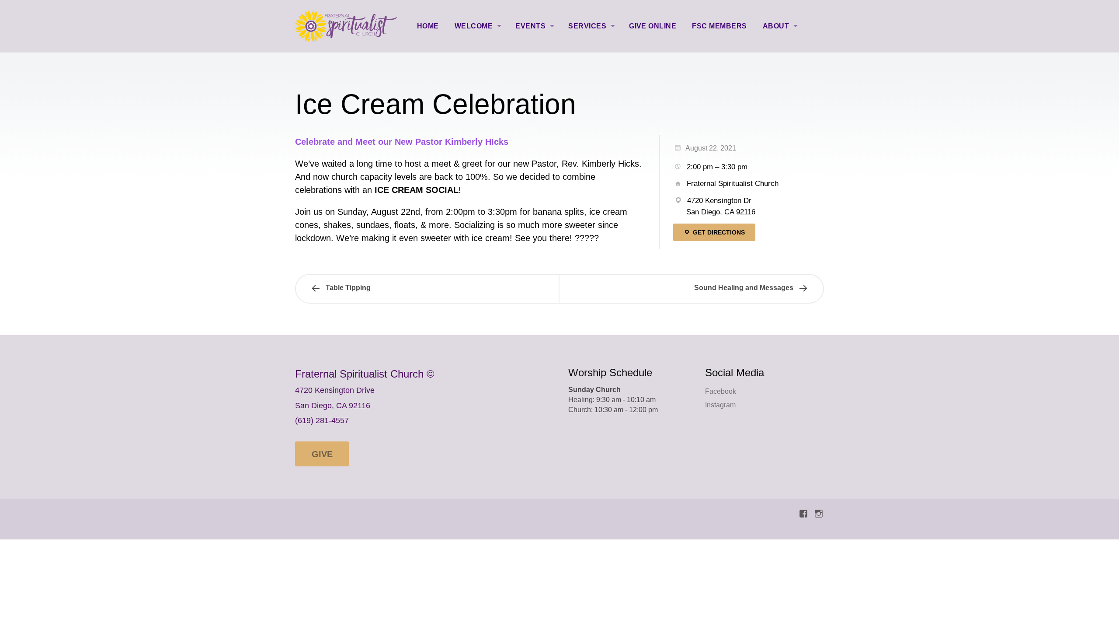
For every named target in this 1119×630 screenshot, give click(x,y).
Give (322, 454)
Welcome (474, 26)
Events (530, 26)
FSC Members (719, 26)
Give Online (652, 26)
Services (587, 26)
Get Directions (718, 232)
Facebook (720, 391)
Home (428, 26)
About (776, 26)
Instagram (720, 405)
